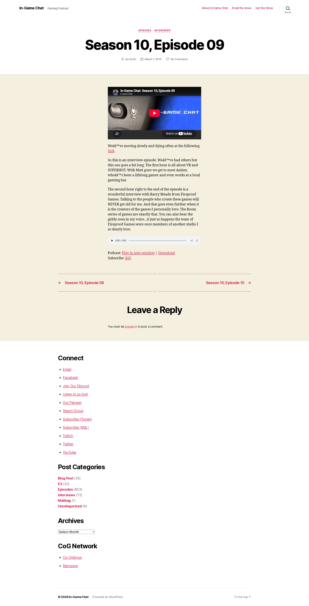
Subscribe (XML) (76, 427)
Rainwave (70, 566)
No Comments (179, 59)
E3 (60, 484)
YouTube (69, 452)
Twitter (68, 444)
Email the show (241, 8)
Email (67, 369)
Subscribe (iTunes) (77, 419)
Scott (132, 59)
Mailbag (64, 501)
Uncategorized (70, 506)
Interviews (162, 30)
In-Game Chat (31, 8)
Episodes (144, 30)
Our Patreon (72, 403)
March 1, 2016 (153, 59)
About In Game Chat (215, 8)
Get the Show (264, 8)
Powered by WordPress (107, 597)
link (111, 151)
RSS (128, 258)
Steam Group (73, 411)
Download (166, 253)
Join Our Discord (76, 386)
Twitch (68, 436)
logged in (131, 326)
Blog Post (65, 478)
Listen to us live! (75, 394)
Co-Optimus (72, 557)
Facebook (70, 378)
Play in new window (138, 253)
